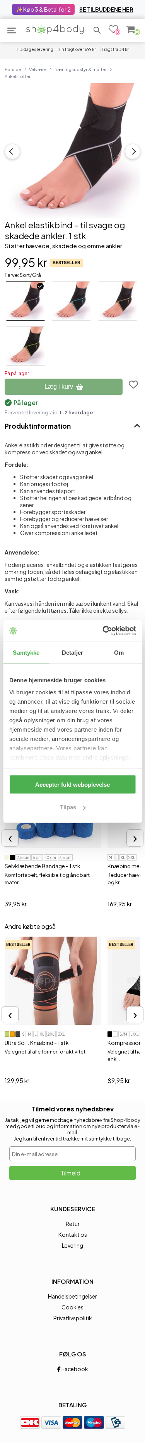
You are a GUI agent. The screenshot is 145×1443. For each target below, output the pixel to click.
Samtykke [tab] (26, 652)
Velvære (37, 69)
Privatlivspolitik (72, 1317)
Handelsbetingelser (72, 1296)
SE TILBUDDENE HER (106, 9)
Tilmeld (70, 1173)
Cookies (72, 1307)
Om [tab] (119, 652)
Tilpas (68, 807)
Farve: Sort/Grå (23, 275)
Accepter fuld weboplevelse (72, 784)
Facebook (74, 1368)
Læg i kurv (58, 386)
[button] (97, 30)
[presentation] (10, 838)
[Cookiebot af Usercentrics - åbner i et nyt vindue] (103, 631)
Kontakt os (72, 1234)
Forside (13, 69)
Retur (73, 1223)
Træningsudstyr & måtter (80, 69)
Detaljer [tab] (72, 652)
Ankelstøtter (18, 76)
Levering (72, 1245)
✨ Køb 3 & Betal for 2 (43, 9)
